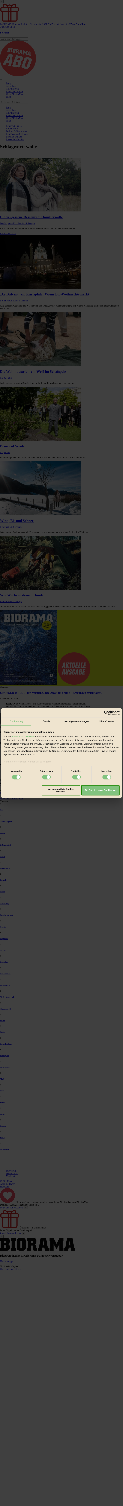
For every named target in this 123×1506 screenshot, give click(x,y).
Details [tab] (46, 721)
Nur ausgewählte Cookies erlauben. (61, 790)
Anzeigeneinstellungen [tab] (76, 721)
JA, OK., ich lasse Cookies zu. (100, 790)
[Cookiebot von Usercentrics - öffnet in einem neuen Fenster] (106, 712)
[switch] (46, 777)
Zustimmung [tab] (16, 721)
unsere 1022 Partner (23, 736)
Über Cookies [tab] (106, 721)
